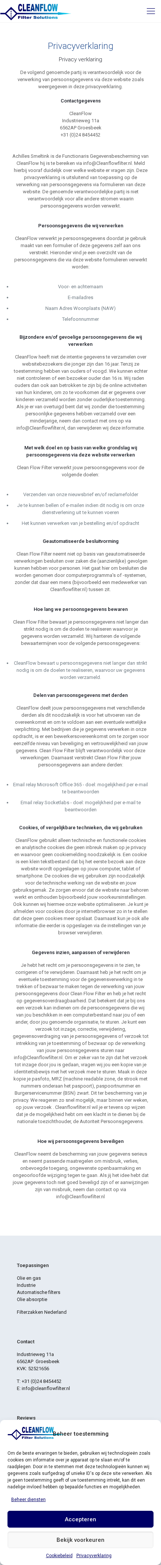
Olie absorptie (32, 1299)
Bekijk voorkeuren (80, 1540)
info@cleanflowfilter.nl (46, 1388)
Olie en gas (29, 1278)
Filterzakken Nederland (42, 1312)
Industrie (26, 1285)
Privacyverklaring (94, 1555)
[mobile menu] (151, 11)
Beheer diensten (28, 1499)
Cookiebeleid (59, 1555)
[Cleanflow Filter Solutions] (35, 11)
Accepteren (80, 1519)
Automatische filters (38, 1292)
